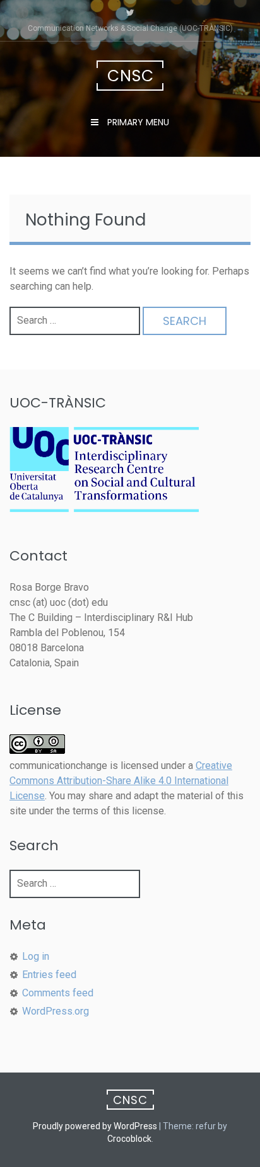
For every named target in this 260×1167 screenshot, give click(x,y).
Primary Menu (137, 122)
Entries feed (49, 975)
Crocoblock (129, 1139)
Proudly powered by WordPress (95, 1126)
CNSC (130, 76)
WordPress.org (55, 1011)
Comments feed (57, 993)
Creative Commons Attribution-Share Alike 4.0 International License (120, 781)
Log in (35, 956)
